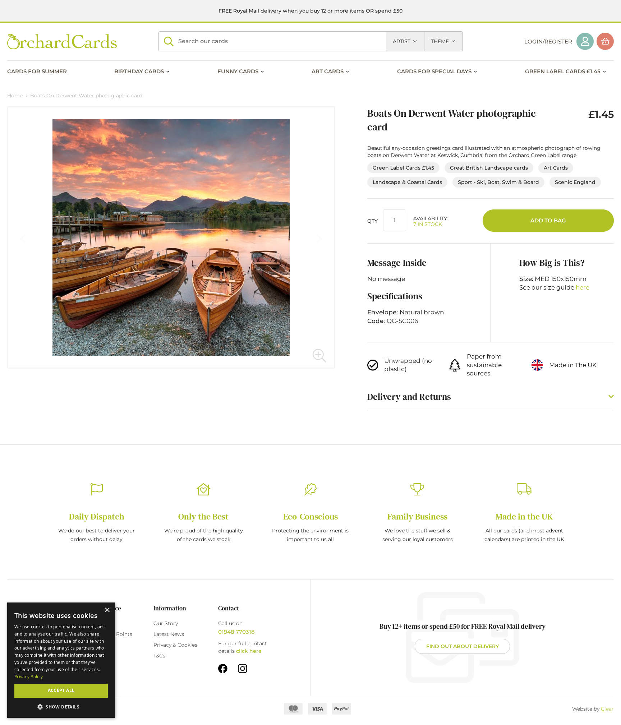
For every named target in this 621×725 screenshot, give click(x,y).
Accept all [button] (61, 690)
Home (15, 95)
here (582, 287)
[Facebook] (222, 668)
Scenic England (575, 182)
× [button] (107, 610)
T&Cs (159, 655)
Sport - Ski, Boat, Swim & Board (498, 182)
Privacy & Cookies (175, 645)
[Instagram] (242, 668)
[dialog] (61, 660)
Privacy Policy (28, 676)
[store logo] (62, 41)
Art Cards (556, 168)
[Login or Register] (585, 41)
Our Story (165, 623)
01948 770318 (236, 631)
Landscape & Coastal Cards (407, 182)
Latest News (168, 634)
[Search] (168, 41)
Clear (607, 709)
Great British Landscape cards (489, 168)
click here (249, 651)
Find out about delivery (462, 646)
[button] (319, 355)
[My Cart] (605, 41)
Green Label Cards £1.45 (403, 168)
